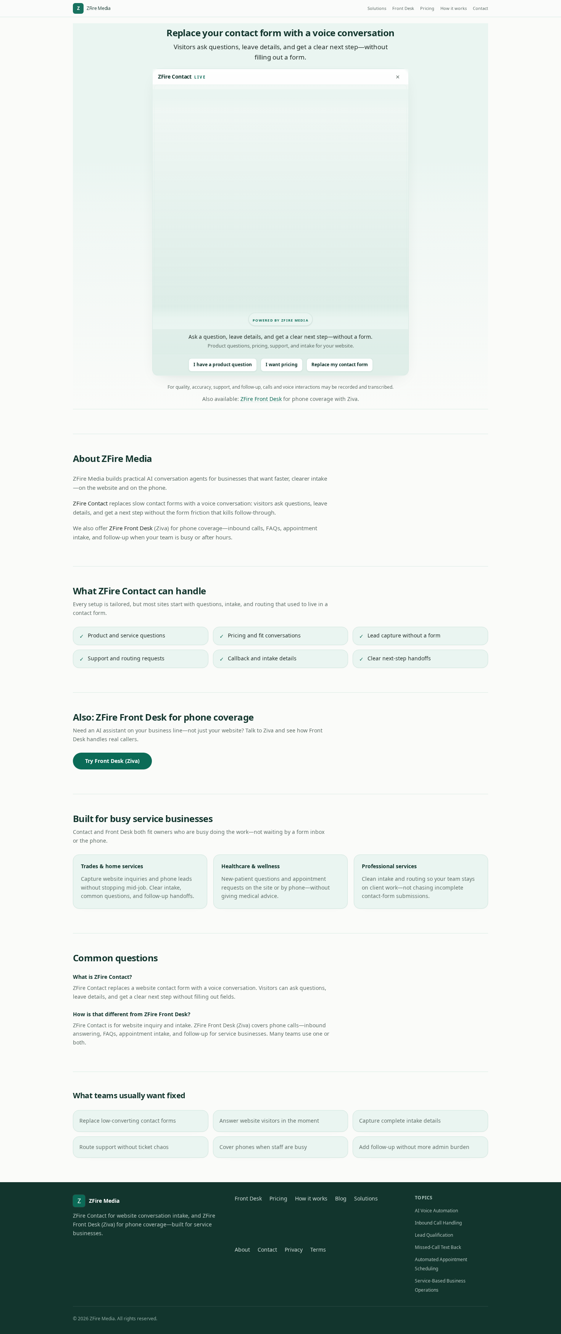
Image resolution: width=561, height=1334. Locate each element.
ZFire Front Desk (261, 398)
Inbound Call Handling (438, 1223)
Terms (318, 1249)
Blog (341, 1198)
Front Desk (403, 8)
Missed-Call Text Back (438, 1247)
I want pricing (282, 364)
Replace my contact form (339, 364)
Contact (480, 8)
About (242, 1249)
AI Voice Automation (436, 1210)
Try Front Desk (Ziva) (112, 760)
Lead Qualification (434, 1235)
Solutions (377, 8)
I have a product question (222, 364)
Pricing (427, 8)
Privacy (294, 1249)
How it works (453, 8)
